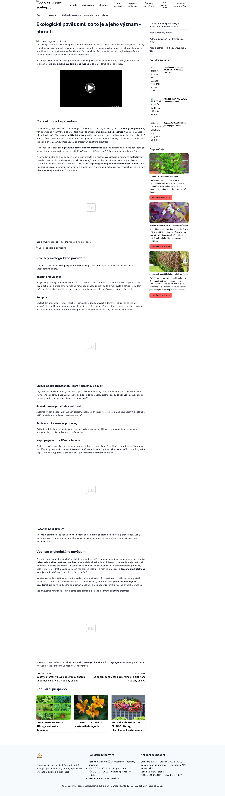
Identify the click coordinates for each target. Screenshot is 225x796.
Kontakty (124, 786)
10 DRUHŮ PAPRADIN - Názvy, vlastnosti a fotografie (50, 726)
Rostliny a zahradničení (180, 4)
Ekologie (103, 5)
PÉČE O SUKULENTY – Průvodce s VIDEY (166, 40)
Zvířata (73, 5)
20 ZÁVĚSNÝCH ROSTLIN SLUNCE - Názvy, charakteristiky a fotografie (127, 726)
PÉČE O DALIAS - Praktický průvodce (107, 768)
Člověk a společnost (148, 4)
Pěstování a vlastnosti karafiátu (104, 778)
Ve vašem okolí (164, 5)
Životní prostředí (117, 4)
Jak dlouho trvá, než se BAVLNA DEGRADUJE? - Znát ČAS (174, 70)
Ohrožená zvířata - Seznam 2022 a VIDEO (161, 761)
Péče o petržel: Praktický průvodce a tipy (167, 49)
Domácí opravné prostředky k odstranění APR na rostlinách (164, 25)
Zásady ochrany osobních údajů (146, 786)
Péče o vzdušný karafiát (161, 32)
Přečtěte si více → (159, 197)
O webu (114, 786)
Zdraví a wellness (132, 4)
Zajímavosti (88, 5)
